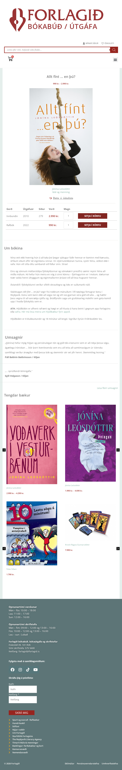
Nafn (11, 683)
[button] (115, 59)
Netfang (14, 694)
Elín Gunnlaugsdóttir (74, 555)
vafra (17, 311)
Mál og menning (61, 192)
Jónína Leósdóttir (61, 188)
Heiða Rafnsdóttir (92, 555)
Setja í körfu (92, 215)
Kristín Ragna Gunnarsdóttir (19, 544)
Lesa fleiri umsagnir (107, 388)
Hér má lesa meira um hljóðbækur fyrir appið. (46, 311)
